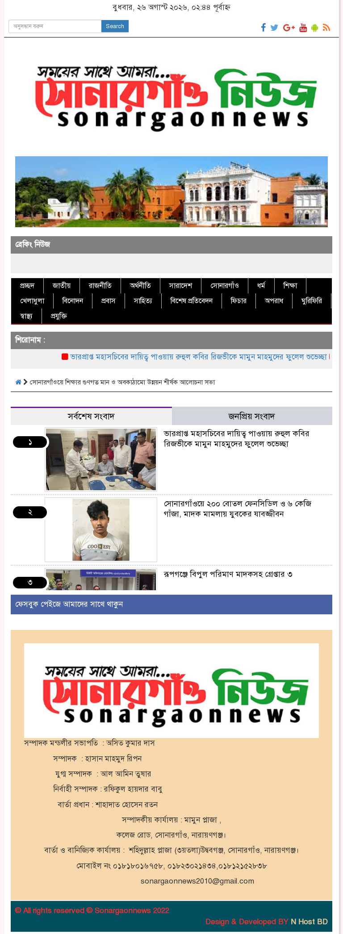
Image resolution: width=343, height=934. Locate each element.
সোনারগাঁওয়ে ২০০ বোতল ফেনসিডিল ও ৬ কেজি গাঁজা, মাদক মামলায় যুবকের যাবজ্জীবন (237, 509)
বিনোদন (73, 300)
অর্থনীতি (140, 285)
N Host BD (309, 921)
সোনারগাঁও (224, 285)
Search (115, 26)
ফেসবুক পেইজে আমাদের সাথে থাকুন (69, 604)
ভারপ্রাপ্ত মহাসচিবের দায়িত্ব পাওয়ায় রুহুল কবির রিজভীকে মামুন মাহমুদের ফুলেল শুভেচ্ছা (184, 357)
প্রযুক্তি (59, 316)
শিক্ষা (290, 285)
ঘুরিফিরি (311, 300)
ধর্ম (261, 285)
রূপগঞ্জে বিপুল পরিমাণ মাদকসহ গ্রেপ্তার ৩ (228, 574)
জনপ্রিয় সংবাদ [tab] (252, 416)
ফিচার (239, 300)
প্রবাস (108, 300)
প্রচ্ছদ (27, 285)
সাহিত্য (143, 300)
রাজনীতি (100, 285)
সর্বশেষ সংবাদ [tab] (91, 416)
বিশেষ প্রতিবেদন (192, 300)
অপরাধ (274, 300)
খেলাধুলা (32, 300)
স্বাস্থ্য (26, 316)
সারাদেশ (180, 285)
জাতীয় (62, 285)
